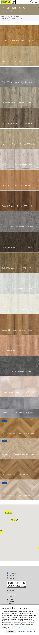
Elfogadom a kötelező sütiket (13, 628)
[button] (14, 520)
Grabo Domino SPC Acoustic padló (12, 19)
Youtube (12, 578)
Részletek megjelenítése (26, 631)
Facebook (13, 573)
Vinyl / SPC (10, 17)
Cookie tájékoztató (15, 625)
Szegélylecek (11, 601)
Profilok (9, 603)
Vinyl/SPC (10, 599)
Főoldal (3, 17)
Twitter (12, 575)
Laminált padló (11, 594)
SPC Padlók (18, 17)
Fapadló (9, 597)
